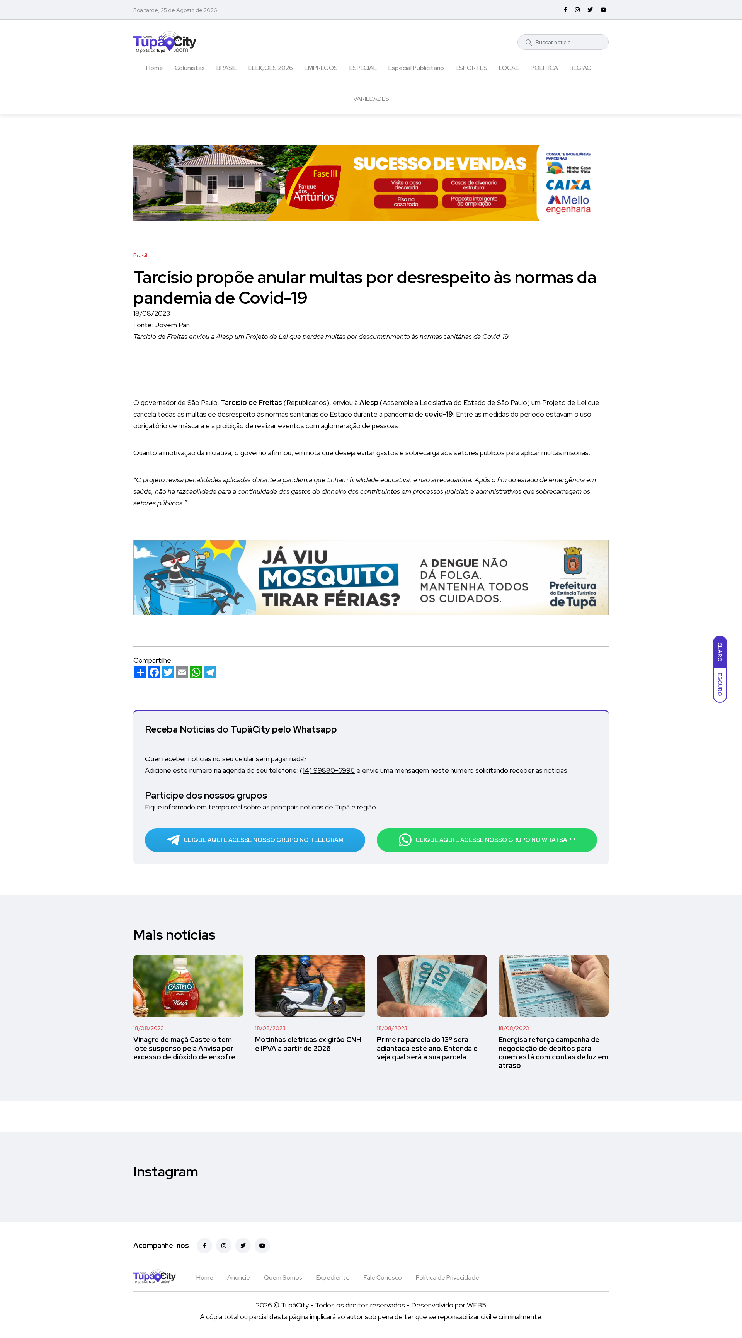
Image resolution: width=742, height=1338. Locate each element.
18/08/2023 (148, 1028)
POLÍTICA (544, 68)
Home (154, 68)
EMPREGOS (321, 68)
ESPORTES (471, 68)
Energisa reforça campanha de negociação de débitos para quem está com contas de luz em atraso (553, 1052)
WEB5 (476, 1305)
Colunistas (190, 68)
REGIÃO (581, 68)
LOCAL (509, 68)
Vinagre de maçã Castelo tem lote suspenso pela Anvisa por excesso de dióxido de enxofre (184, 1048)
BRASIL (226, 68)
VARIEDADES (371, 99)
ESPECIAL (363, 68)
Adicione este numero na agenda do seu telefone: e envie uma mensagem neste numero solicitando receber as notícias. (357, 770)
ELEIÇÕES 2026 (270, 68)
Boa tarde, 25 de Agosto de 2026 (175, 10)
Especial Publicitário (416, 68)
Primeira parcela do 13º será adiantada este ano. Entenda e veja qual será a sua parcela (427, 1048)
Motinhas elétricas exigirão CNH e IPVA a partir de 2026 (308, 1044)
